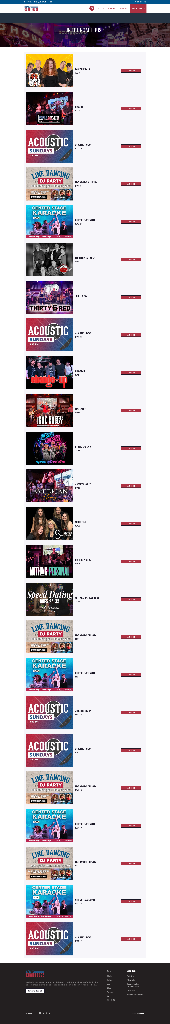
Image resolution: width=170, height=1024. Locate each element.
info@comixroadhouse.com (135, 994)
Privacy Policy (131, 980)
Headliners (110, 980)
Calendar (109, 976)
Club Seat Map (111, 1000)
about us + (124, 8)
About (108, 984)
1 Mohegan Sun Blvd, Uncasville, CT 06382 (133, 985)
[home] (31, 8)
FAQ (108, 996)
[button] (101, 8)
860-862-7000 (131, 990)
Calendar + (112, 8)
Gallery (109, 988)
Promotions (110, 992)
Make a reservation (35, 991)
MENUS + (101, 8)
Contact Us (130, 976)
